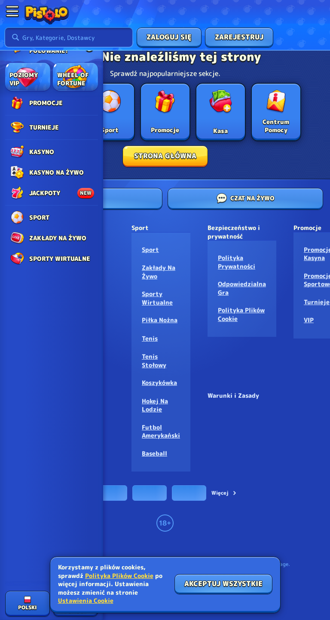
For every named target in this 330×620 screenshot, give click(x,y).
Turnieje (317, 302)
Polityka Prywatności (236, 262)
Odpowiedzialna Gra (242, 288)
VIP (309, 320)
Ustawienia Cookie (85, 600)
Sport (150, 249)
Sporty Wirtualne (157, 298)
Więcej (220, 492)
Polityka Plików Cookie (241, 314)
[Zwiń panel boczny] (12, 11)
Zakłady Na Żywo (158, 271)
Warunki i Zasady (233, 395)
